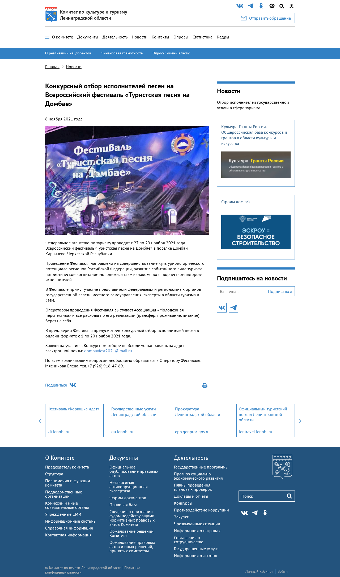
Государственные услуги (196, 548)
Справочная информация (69, 528)
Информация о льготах (195, 555)
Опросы (180, 37)
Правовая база (123, 504)
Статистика (202, 37)
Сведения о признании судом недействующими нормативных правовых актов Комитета (132, 518)
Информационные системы (70, 521)
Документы (87, 37)
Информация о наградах (197, 530)
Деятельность (115, 37)
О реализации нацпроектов (68, 53)
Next (300, 420)
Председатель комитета (67, 467)
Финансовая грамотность (122, 53)
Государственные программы (201, 467)
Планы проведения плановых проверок (193, 487)
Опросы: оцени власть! (171, 53)
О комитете (62, 37)
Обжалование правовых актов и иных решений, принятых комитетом (132, 546)
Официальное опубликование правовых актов (133, 471)
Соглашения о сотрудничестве (188, 539)
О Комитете (60, 457)
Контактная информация (68, 534)
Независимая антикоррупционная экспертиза (128, 486)
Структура (54, 473)
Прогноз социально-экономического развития (198, 476)
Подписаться (280, 291)
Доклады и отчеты (191, 496)
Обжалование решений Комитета (131, 533)
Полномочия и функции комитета (67, 483)
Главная (52, 66)
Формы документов (127, 497)
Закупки (181, 516)
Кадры (223, 37)
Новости (139, 37)
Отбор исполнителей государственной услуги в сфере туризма (253, 104)
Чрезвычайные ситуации (197, 523)
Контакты (160, 37)
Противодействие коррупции (201, 510)
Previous (39, 420)
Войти (283, 571)
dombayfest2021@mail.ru (108, 350)
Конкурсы (183, 503)
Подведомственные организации (63, 494)
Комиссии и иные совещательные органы (67, 505)
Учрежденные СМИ (63, 514)
